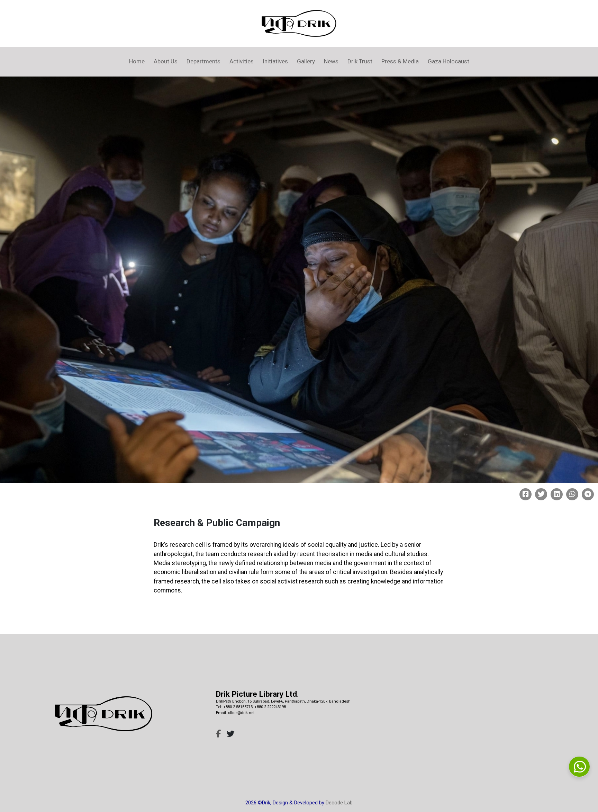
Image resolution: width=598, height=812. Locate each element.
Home (137, 61)
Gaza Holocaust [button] (448, 61)
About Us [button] (166, 61)
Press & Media (400, 61)
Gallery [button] (306, 61)
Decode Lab (339, 803)
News (331, 61)
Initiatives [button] (275, 61)
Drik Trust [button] (359, 61)
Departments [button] (203, 61)
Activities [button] (241, 61)
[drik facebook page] (218, 733)
